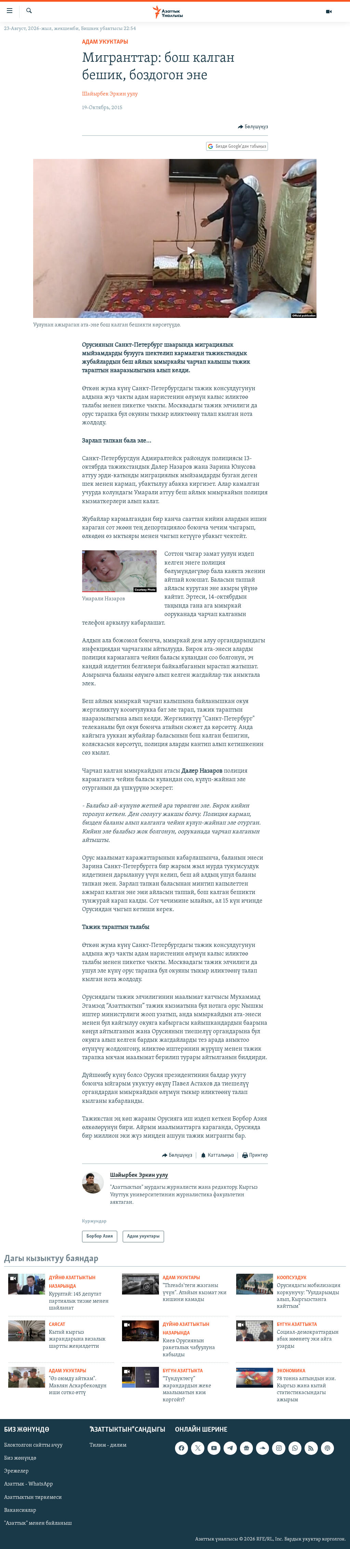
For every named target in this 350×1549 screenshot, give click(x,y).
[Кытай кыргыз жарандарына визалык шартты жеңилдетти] (26, 1330)
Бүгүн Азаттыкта (297, 1324)
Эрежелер (16, 1471)
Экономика (291, 1371)
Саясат (57, 1324)
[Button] (253, 126)
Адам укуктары (105, 42)
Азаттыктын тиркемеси (33, 1497)
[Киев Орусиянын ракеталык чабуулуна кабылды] (140, 1330)
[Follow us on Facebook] (181, 1448)
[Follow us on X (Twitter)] (197, 1448)
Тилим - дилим (108, 1445)
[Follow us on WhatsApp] (294, 1448)
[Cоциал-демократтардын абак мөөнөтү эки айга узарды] (254, 1330)
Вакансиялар (20, 1510)
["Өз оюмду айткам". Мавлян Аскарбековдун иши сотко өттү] (26, 1377)
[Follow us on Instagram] (278, 1448)
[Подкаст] (327, 1448)
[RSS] (311, 1448)
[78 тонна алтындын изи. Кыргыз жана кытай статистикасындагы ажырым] (254, 1377)
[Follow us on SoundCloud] (262, 1448)
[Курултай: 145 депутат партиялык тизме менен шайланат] (26, 1284)
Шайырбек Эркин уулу (110, 94)
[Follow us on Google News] (246, 1448)
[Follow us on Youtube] (213, 1448)
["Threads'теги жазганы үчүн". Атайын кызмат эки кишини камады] (140, 1284)
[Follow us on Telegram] (230, 1448)
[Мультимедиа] (329, 11)
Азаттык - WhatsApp (28, 1484)
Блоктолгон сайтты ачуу (33, 1445)
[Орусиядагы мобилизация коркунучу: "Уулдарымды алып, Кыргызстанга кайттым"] (254, 1284)
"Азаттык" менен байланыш (38, 1523)
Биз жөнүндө (20, 1458)
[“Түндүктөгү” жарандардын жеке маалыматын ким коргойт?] (140, 1377)
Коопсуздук (292, 1278)
